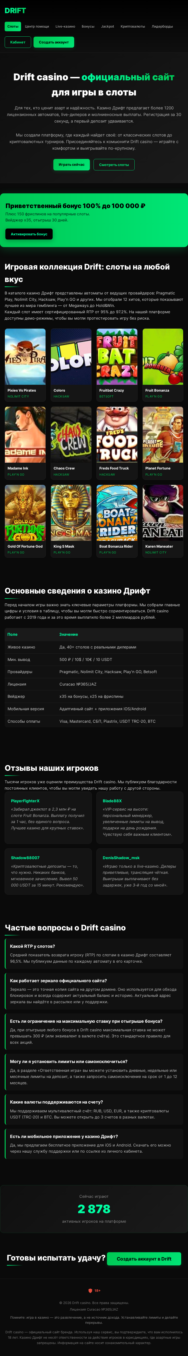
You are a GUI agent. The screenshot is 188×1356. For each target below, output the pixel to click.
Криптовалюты (133, 26)
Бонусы (88, 26)
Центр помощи (37, 26)
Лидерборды (162, 26)
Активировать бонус (29, 234)
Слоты (12, 26)
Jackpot (107, 26)
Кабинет (17, 42)
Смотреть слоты (114, 165)
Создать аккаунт (54, 42)
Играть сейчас (71, 164)
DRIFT (15, 10)
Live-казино (65, 26)
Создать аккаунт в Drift (144, 1259)
